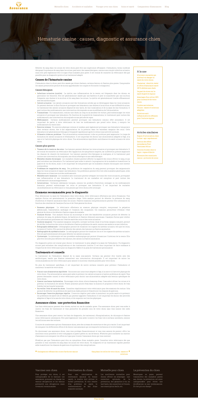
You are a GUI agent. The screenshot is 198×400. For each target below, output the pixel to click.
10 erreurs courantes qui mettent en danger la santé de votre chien (146, 77)
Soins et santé (127, 6)
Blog (167, 6)
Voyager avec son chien (107, 6)
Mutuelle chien (61, 6)
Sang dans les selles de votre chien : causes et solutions (110, 353)
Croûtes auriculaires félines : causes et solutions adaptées (148, 107)
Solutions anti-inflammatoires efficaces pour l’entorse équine (147, 115)
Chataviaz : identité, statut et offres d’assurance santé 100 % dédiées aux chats (147, 85)
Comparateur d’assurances (149, 6)
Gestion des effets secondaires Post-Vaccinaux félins (144, 144)
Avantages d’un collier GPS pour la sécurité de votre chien (147, 99)
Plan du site (99, 399)
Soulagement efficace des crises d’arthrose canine (57, 352)
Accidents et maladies (82, 6)
